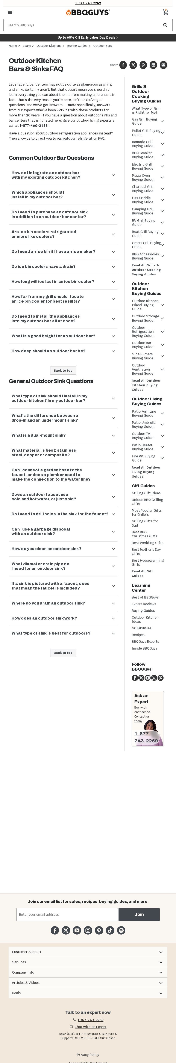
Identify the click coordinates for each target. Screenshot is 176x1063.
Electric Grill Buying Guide (142, 166)
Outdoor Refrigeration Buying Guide (143, 331)
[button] (88, 952)
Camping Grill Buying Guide (142, 211)
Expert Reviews (144, 604)
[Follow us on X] (66, 930)
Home (13, 46)
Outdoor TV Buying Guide (142, 435)
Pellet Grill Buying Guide (146, 132)
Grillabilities (141, 628)
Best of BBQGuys (145, 597)
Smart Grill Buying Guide (146, 245)
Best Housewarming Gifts (148, 562)
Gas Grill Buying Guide (144, 121)
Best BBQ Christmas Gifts (144, 534)
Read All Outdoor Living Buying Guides (146, 472)
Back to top (63, 370)
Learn (27, 46)
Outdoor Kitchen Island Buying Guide (145, 305)
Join (139, 914)
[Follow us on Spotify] (121, 930)
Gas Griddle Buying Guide (142, 200)
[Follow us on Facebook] (55, 930)
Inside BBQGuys (144, 648)
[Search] (165, 25)
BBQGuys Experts (145, 641)
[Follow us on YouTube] (77, 930)
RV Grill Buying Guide (143, 222)
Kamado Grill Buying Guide (142, 144)
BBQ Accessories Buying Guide (145, 256)
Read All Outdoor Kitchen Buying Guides (146, 385)
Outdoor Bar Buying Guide (142, 345)
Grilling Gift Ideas (146, 493)
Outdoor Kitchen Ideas (145, 619)
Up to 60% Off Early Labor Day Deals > (88, 37)
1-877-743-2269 (88, 3)
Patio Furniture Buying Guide (144, 413)
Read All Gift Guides (142, 573)
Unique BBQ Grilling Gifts (147, 502)
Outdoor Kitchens (49, 46)
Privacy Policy (88, 1054)
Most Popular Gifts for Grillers (147, 512)
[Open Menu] (10, 12)
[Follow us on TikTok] (110, 930)
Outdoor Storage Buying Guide (145, 318)
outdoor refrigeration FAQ (83, 138)
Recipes (138, 635)
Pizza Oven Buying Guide (142, 177)
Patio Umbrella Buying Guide (144, 424)
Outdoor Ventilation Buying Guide (142, 369)
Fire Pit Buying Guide (143, 458)
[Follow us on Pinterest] (99, 930)
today (138, 721)
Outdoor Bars (102, 46)
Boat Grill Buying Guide (145, 233)
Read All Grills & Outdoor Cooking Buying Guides (146, 269)
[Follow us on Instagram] (88, 930)
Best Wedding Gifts (147, 543)
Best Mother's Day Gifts (146, 551)
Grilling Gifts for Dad (145, 523)
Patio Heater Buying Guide (142, 447)
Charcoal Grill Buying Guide (142, 188)
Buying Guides (77, 46)
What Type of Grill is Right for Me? (146, 110)
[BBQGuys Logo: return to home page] (88, 12)
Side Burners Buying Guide (142, 356)
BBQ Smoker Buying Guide (142, 155)
